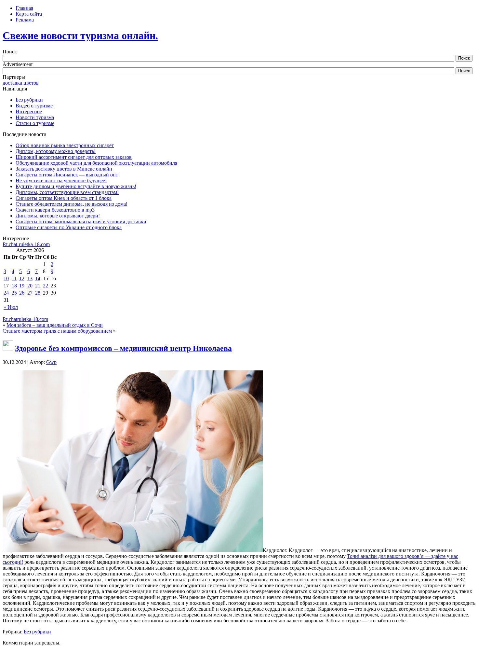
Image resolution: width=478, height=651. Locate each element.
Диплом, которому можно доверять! (56, 151)
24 (6, 293)
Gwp (51, 362)
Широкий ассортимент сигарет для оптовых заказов (74, 157)
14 (37, 278)
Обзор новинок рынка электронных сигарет (65, 145)
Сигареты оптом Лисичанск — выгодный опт (67, 174)
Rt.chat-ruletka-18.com (26, 244)
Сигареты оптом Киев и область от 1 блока (64, 198)
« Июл (11, 307)
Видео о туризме (34, 105)
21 (37, 285)
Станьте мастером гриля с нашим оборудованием (57, 331)
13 (30, 278)
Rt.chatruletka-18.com (25, 319)
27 (30, 293)
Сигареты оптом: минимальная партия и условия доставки (81, 221)
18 (14, 285)
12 (21, 278)
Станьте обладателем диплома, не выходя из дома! (71, 204)
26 (21, 293)
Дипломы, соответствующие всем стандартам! (67, 192)
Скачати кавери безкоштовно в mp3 (55, 210)
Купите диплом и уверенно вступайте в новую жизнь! (76, 186)
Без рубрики (29, 100)
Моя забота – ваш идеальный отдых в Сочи (55, 325)
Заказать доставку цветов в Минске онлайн (64, 169)
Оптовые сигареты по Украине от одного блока (69, 227)
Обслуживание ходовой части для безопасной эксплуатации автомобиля (96, 163)
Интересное (29, 111)
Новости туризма (35, 117)
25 (14, 293)
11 (14, 278)
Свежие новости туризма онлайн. (80, 35)
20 (30, 285)
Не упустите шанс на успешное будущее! (61, 180)
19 (21, 285)
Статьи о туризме (35, 123)
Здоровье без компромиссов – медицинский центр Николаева (123, 348)
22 (45, 285)
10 (6, 278)
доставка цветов (21, 83)
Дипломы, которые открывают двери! (58, 215)
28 (37, 293)
